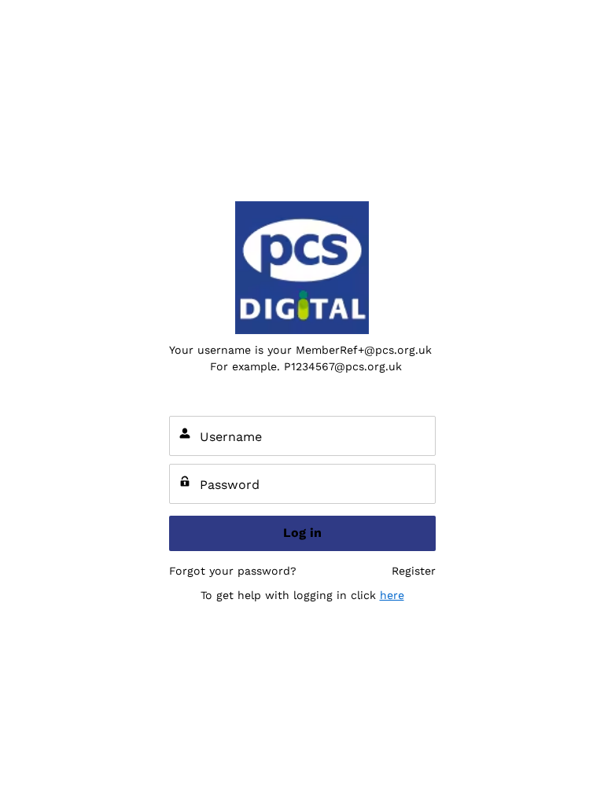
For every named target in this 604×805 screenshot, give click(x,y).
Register (414, 570)
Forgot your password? (232, 570)
